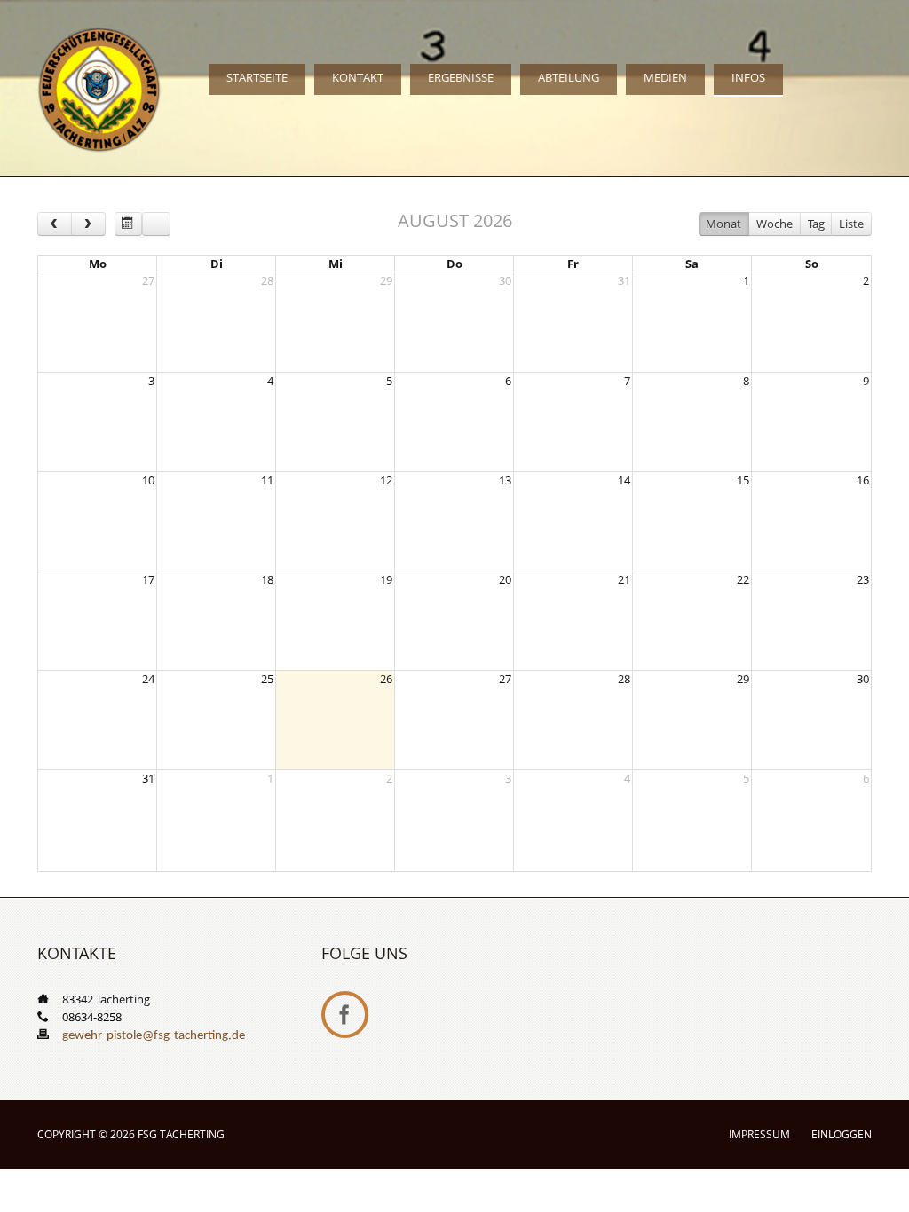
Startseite (257, 77)
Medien (665, 77)
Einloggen (841, 1134)
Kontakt (357, 77)
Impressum (759, 1134)
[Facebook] (344, 1014)
